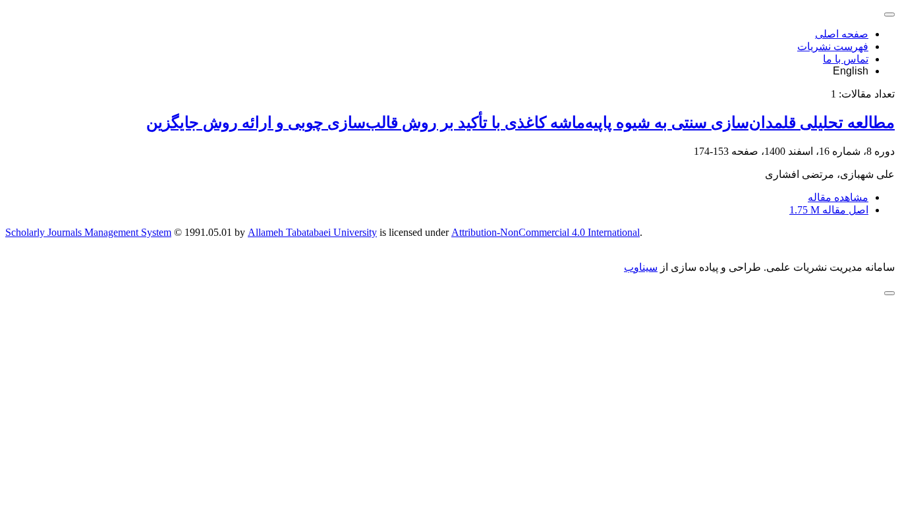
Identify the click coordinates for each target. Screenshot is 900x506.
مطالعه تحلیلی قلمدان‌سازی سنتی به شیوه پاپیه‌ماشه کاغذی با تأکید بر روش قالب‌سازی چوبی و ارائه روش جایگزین (520, 122)
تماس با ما (845, 59)
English (850, 70)
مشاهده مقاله (838, 197)
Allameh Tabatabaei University (312, 232)
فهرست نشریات (832, 46)
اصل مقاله (828, 209)
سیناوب (641, 267)
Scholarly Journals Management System (88, 232)
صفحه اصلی (841, 34)
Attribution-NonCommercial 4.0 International (545, 232)
